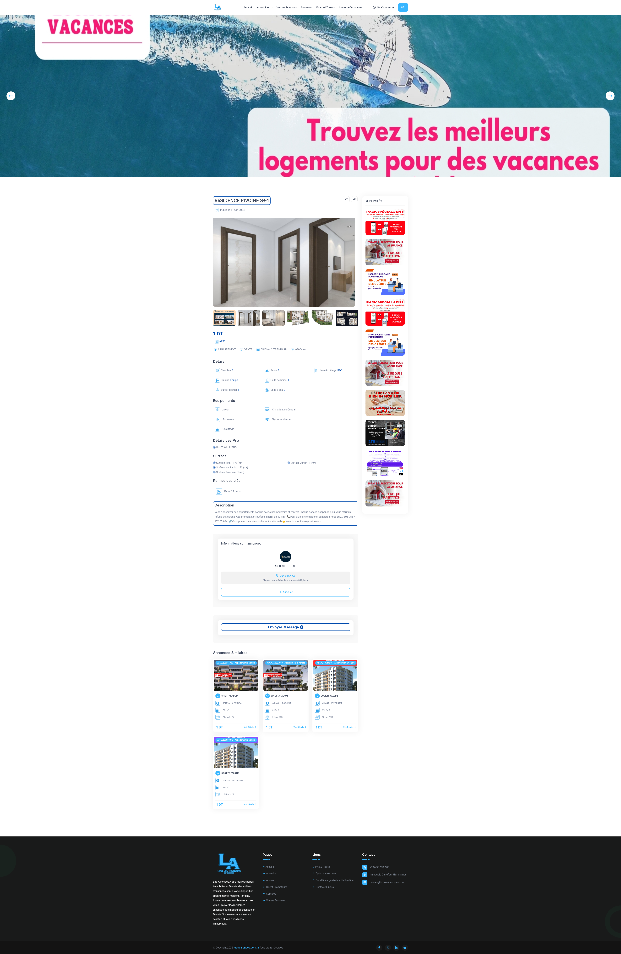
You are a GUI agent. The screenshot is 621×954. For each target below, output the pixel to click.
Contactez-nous (324, 887)
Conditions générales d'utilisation (334, 880)
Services (306, 7)
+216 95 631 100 (379, 867)
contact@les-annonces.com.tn (387, 882)
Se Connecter (385, 7)
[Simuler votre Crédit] (385, 282)
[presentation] (10, 95)
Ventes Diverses (287, 7)
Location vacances (350, 7)
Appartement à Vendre (245, 663)
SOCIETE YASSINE (329, 696)
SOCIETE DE (285, 566)
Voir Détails (249, 727)
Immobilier (263, 7)
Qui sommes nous (325, 873)
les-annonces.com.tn (246, 947)
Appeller (287, 592)
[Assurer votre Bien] (385, 252)
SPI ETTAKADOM (229, 696)
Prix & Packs (322, 866)
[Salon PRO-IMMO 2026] (385, 463)
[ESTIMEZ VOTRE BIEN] (385, 403)
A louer (270, 880)
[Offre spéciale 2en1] (385, 222)
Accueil (247, 7)
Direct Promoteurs (276, 887)
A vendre (271, 873)
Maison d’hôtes (325, 7)
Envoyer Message (284, 627)
